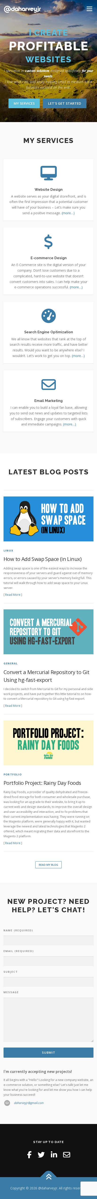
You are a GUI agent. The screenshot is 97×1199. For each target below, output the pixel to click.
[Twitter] (41, 1154)
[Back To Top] (48, 1177)
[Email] (66, 1154)
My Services (24, 103)
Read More (12, 595)
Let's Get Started (64, 103)
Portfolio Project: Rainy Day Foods (42, 782)
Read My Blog (48, 864)
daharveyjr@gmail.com (29, 1103)
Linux (8, 550)
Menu (89, 9)
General (11, 663)
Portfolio (13, 774)
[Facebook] (29, 1154)
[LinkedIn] (54, 1154)
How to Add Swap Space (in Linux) (43, 558)
